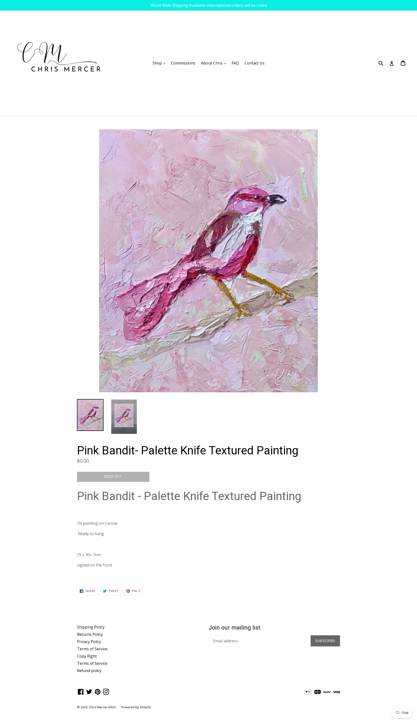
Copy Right (87, 656)
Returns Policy (90, 634)
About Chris (214, 63)
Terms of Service (92, 648)
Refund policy (89, 670)
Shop (160, 63)
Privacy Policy (89, 641)
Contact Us (254, 63)
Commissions (183, 63)
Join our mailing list (234, 627)
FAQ (235, 63)
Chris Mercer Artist (102, 707)
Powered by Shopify (136, 707)
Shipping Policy (90, 627)
